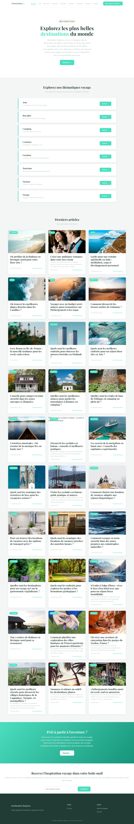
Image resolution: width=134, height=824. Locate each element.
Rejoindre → (67, 753)
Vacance (88, 3)
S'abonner (84, 789)
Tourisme (80, 3)
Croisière (63, 3)
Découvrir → (67, 62)
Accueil (33, 3)
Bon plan (46, 3)
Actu (39, 3)
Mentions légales (102, 808)
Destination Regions (21, 805)
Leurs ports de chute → (113, 3)
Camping (55, 3)
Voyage (95, 3)
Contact (99, 812)
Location (71, 3)
